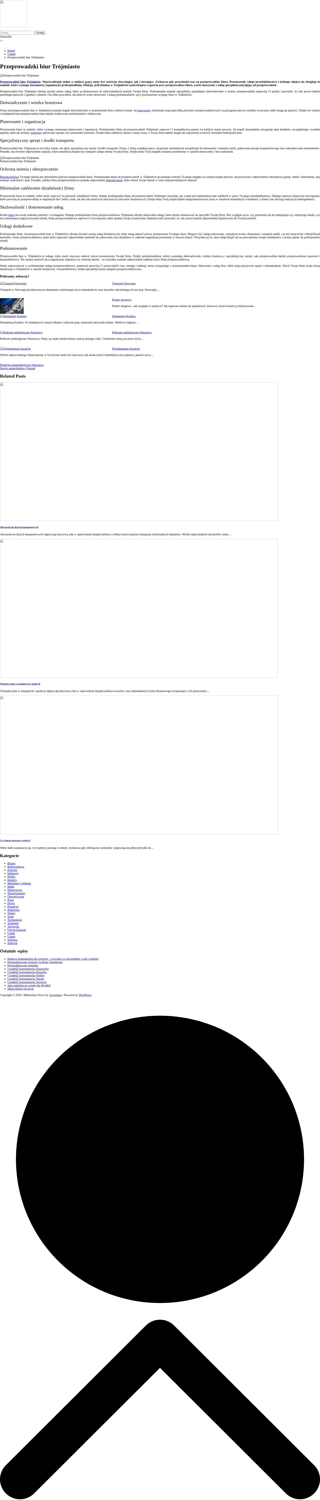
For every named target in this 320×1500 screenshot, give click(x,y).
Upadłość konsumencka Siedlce (26, 975)
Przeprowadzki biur (13, 81)
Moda (10, 886)
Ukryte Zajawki (16, 929)
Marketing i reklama (19, 883)
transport (36, 132)
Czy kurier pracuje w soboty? (15, 840)
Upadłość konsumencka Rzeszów (27, 972)
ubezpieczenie (114, 180)
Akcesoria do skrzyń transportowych (19, 527)
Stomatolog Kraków (124, 316)
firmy (248, 85)
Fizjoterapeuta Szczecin (126, 348)
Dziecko (12, 870)
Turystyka (13, 926)
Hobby (11, 876)
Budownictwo (15, 866)
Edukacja (12, 873)
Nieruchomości (16, 893)
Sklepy (11, 913)
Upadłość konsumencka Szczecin (26, 982)
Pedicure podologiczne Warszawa (131, 332)
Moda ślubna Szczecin (20, 988)
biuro (11, 215)
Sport (10, 916)
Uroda (11, 933)
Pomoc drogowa (121, 299)
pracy (88, 81)
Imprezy (12, 880)
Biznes (11, 863)
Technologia (14, 919)
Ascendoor (55, 995)
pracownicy (144, 110)
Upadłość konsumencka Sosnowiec (28, 968)
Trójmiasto (33, 81)
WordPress (85, 995)
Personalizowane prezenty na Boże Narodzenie (35, 962)
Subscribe (5, 36)
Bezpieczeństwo (9, 176)
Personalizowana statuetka (22, 965)
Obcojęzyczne (15, 896)
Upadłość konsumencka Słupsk (25, 978)
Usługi (11, 936)
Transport (13, 923)
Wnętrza (12, 939)
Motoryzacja (14, 890)
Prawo (11, 903)
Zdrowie (12, 943)
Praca (10, 899)
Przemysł (12, 906)
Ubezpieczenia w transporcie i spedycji (20, 683)
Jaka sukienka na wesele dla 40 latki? (29, 985)
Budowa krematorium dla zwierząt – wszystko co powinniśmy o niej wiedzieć (53, 958)
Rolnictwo (13, 909)
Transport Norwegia (124, 283)
